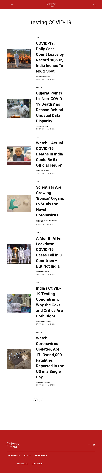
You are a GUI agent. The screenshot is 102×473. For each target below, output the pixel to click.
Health (39, 38)
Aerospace (22, 464)
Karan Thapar (43, 170)
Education (37, 464)
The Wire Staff (44, 76)
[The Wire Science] (51, 5)
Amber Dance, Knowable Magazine (46, 221)
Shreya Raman (43, 271)
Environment (42, 456)
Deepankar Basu (44, 321)
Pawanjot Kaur (44, 382)
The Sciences (13, 456)
